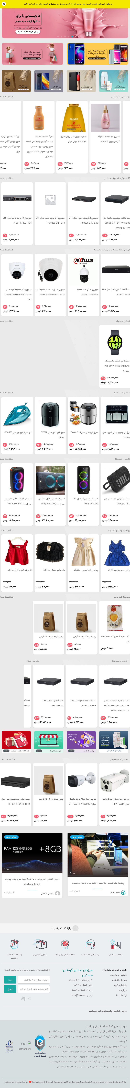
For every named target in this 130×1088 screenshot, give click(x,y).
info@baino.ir (79, 995)
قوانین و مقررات (118, 975)
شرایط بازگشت (119, 980)
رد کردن (4, 4)
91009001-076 (80, 985)
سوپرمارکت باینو (122, 597)
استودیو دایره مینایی (14, 1082)
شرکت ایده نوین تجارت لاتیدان (76, 1082)
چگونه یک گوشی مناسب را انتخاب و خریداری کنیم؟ (98, 883)
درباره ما (122, 990)
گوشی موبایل (123, 321)
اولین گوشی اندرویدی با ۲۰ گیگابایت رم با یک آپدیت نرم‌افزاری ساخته (32, 881)
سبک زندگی (77, 837)
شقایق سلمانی (47, 893)
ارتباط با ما (121, 995)
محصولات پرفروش (119, 759)
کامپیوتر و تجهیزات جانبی (117, 178)
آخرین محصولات (120, 661)
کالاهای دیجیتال (122, 459)
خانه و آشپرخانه (122, 393)
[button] (72, 36)
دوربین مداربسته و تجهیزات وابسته (112, 250)
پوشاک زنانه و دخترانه (119, 530)
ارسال (10, 980)
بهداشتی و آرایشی (120, 97)
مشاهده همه (6, 97)
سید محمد (115, 892)
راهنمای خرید (120, 985)
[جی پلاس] (65, 13)
